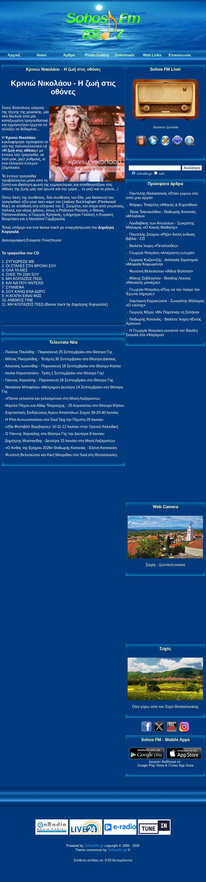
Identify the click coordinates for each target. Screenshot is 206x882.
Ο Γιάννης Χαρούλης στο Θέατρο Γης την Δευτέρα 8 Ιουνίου (54, 433)
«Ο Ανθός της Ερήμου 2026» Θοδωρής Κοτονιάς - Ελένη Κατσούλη (61, 448)
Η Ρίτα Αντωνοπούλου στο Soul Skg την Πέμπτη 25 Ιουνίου (54, 419)
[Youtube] (171, 730)
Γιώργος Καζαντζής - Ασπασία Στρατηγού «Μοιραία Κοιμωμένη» (162, 262)
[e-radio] (120, 833)
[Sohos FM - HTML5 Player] (141, 145)
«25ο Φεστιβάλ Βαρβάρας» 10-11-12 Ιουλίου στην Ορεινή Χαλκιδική (61, 426)
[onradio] (51, 833)
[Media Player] (153, 145)
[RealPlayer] (177, 145)
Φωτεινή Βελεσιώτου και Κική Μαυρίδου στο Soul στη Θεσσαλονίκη (61, 455)
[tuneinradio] (154, 833)
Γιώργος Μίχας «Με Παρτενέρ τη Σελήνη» (164, 312)
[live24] (85, 833)
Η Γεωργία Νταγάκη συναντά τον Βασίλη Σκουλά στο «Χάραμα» (162, 332)
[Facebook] (146, 730)
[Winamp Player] (165, 145)
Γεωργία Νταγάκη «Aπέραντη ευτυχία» (161, 253)
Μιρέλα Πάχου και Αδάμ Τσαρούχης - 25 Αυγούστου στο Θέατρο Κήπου (64, 405)
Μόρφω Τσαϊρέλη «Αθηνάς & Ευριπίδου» (163, 205)
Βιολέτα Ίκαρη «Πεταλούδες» (153, 246)
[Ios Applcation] (184, 757)
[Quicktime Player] (189, 145)
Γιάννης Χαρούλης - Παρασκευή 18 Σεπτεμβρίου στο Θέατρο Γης (59, 380)
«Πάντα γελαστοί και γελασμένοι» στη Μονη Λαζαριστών (52, 398)
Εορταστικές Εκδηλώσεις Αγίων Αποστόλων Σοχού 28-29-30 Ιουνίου (61, 412)
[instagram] (184, 730)
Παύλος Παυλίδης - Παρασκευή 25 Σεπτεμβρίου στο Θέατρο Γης (58, 352)
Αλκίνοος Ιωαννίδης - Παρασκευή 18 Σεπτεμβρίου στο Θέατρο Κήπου (63, 366)
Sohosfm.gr (94, 845)
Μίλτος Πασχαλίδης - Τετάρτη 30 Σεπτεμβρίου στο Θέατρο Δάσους (60, 359)
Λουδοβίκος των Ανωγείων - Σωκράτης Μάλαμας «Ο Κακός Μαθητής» (160, 225)
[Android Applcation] (146, 757)
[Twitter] (159, 730)
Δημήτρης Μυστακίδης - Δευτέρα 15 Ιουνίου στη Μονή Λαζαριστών (60, 440)
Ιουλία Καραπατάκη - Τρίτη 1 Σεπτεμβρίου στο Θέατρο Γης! (54, 373)
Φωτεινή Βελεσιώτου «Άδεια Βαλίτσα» (161, 271)
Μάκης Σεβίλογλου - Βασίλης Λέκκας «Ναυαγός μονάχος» (158, 280)
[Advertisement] (165, 424)
